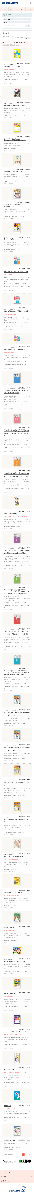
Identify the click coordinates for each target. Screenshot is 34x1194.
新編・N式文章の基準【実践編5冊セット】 (16, 272)
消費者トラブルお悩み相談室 (12, 66)
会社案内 (21, 9)
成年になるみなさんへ (10, 513)
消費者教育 (12, 45)
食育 (14, 42)
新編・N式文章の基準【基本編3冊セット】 (16, 311)
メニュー (30, 4)
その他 (17, 45)
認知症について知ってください (13, 892)
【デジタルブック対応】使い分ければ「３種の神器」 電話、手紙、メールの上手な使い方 (16, 433)
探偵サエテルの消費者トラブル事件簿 (15, 105)
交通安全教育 (6, 45)
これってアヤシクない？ (11, 206)
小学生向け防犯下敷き (10, 1140)
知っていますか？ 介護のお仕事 (13, 856)
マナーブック (9, 42)
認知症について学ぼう (10, 927)
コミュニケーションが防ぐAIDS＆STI (15, 1031)
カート (29, 9)
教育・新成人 (6, 36)
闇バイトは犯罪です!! (10, 239)
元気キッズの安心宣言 (10, 993)
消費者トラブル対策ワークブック (13, 171)
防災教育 (23, 42)
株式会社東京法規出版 (10, 3)
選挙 (4, 42)
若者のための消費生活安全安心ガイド (15, 140)
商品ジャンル (12, 9)
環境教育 (18, 42)
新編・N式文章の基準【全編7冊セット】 (15, 349)
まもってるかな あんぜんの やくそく (15, 961)
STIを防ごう (7, 1106)
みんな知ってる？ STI (10, 1069)
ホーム (4, 9)
